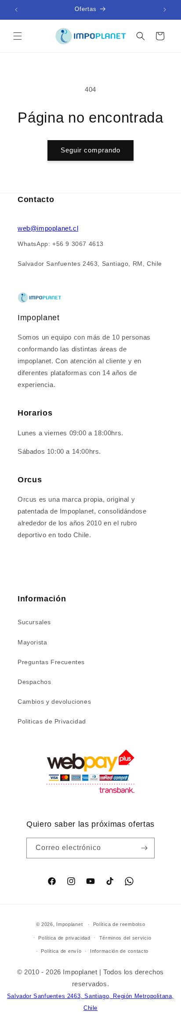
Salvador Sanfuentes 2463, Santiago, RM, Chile (90, 263)
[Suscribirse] (144, 848)
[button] (17, 36)
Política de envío (61, 951)
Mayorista (32, 642)
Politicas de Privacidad (52, 721)
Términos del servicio (125, 937)
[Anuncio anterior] (16, 9)
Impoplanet (69, 924)
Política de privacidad (64, 937)
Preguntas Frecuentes (51, 662)
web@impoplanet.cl (48, 228)
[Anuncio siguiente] (164, 9)
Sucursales (34, 622)
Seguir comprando (90, 150)
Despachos (34, 681)
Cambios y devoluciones (54, 701)
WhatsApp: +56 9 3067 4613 (61, 243)
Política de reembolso (119, 924)
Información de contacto (119, 951)
